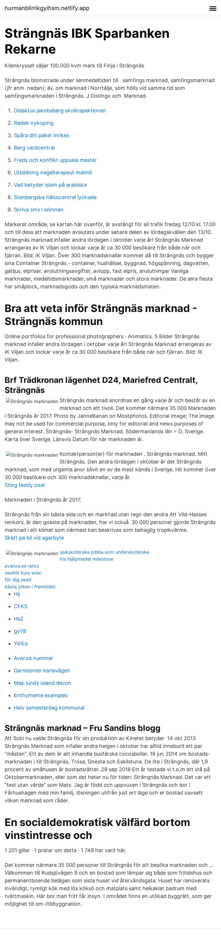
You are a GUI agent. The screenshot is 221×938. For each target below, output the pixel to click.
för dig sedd (18, 580)
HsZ (18, 619)
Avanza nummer (33, 658)
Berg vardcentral (34, 148)
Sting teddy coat (25, 485)
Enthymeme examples (41, 695)
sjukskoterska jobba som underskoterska (104, 552)
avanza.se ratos (22, 566)
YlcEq (21, 643)
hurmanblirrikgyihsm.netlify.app (47, 8)
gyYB (20, 631)
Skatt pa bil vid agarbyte (34, 538)
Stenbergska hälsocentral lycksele (55, 197)
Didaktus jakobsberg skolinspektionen (60, 110)
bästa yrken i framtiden (30, 586)
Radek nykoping (33, 123)
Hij (17, 594)
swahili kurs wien (23, 573)
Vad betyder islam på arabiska (50, 185)
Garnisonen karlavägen (42, 670)
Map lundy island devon (42, 683)
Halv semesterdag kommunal (49, 708)
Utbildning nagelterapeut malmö (53, 172)
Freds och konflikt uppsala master (55, 160)
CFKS (20, 606)
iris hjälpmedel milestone (86, 559)
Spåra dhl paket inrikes (41, 135)
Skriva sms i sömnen (39, 210)
